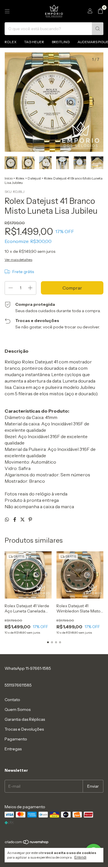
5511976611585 (18, 685)
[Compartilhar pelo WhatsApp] (7, 519)
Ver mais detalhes (18, 259)
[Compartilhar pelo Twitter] (23, 519)
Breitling (61, 42)
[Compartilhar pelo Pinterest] (30, 519)
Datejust (34, 178)
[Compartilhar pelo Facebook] (15, 519)
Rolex (10, 42)
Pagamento (16, 739)
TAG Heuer (34, 42)
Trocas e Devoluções (24, 729)
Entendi (80, 857)
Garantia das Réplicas (25, 719)
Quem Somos (18, 709)
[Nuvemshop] (27, 843)
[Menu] (7, 11)
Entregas (13, 748)
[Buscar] (97, 28)
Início (9, 178)
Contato (12, 699)
